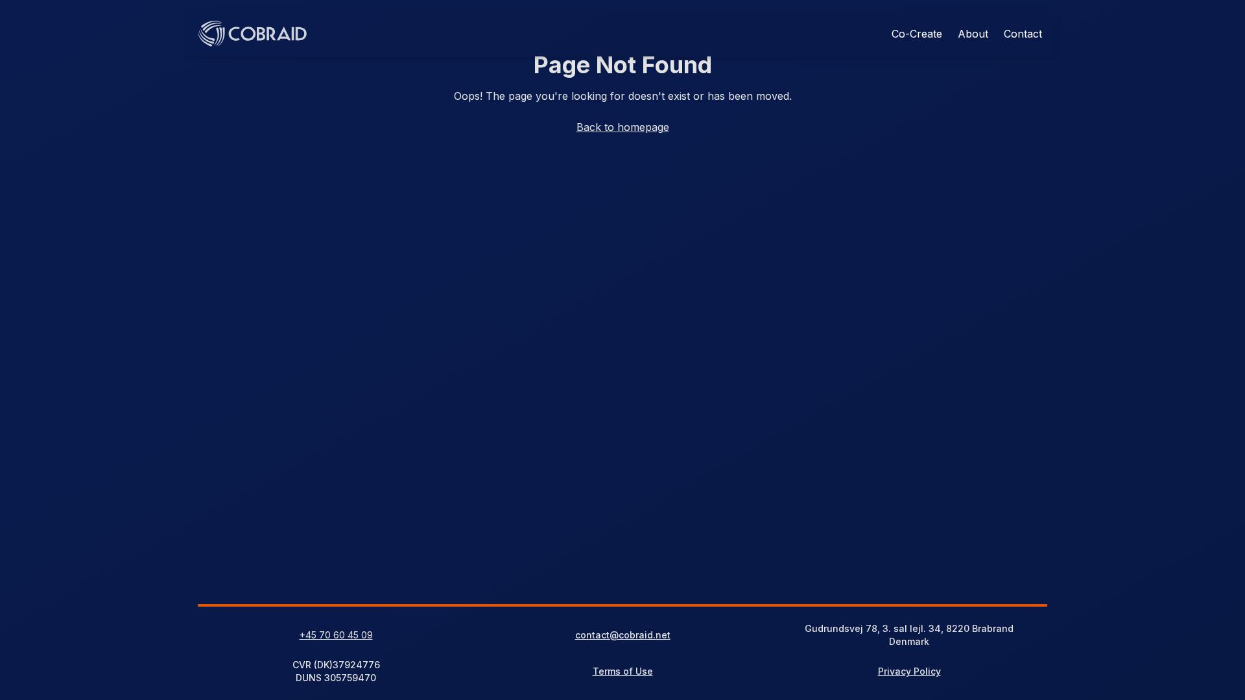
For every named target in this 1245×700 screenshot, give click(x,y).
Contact (1023, 33)
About (973, 33)
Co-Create (917, 33)
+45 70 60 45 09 (336, 634)
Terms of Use (623, 671)
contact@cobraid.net (622, 634)
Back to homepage (622, 127)
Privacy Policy (909, 671)
